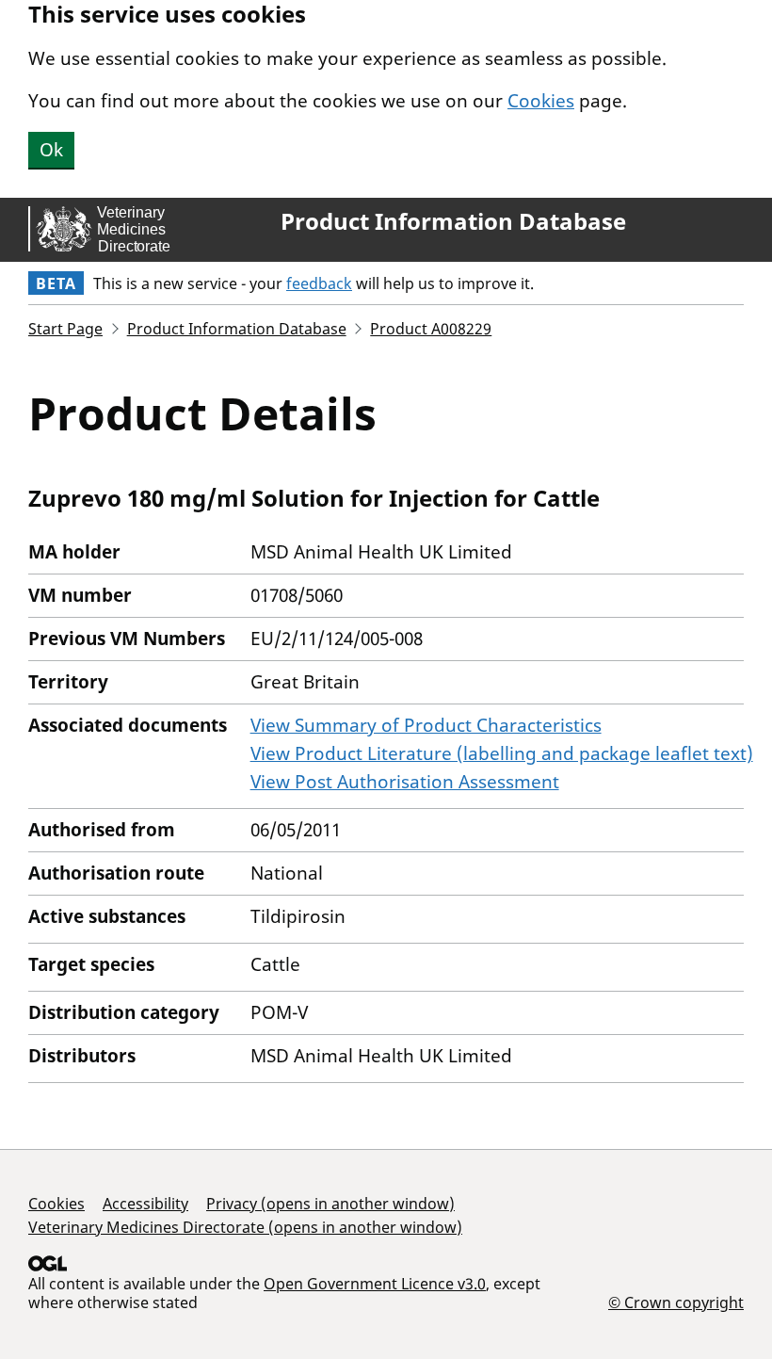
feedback (319, 283)
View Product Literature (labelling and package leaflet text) (501, 753)
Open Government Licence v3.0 (375, 1283)
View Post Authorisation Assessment (404, 781)
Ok (51, 150)
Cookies (540, 101)
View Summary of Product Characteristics (426, 725)
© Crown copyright (676, 1302)
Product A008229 (430, 328)
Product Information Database (453, 221)
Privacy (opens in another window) (330, 1203)
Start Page (65, 328)
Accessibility (145, 1203)
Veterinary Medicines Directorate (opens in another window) (245, 1227)
